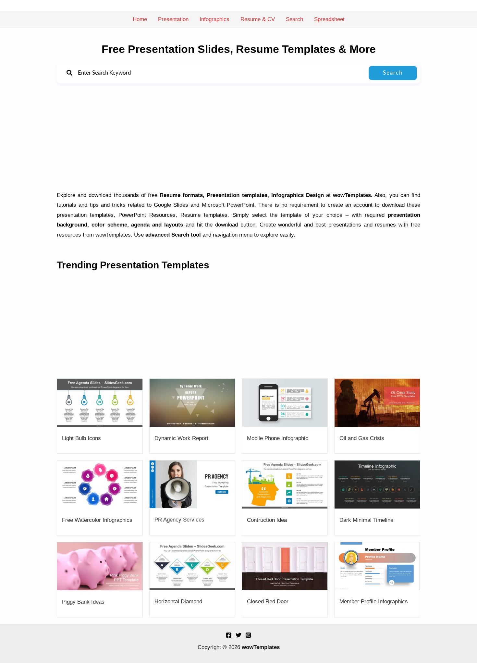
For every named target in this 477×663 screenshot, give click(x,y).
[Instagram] (248, 635)
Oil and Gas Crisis (361, 438)
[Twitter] (238, 635)
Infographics (214, 19)
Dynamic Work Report (181, 438)
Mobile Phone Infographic (277, 438)
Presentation (173, 19)
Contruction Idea (267, 520)
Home (140, 19)
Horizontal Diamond (178, 601)
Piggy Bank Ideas (83, 602)
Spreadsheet (329, 19)
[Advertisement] (238, 138)
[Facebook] (229, 635)
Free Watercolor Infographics (97, 520)
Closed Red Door (267, 601)
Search (294, 19)
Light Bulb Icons (81, 438)
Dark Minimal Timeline (366, 520)
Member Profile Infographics (373, 601)
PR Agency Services (179, 520)
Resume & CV (257, 19)
